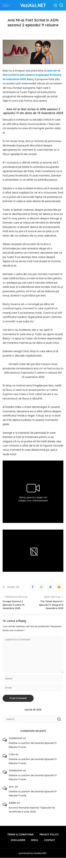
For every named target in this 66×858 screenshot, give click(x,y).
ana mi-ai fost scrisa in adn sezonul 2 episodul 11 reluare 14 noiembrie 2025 (32, 75)
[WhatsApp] (41, 587)
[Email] (58, 587)
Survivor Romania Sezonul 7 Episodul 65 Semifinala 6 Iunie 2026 (32, 809)
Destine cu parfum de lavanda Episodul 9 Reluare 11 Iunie (32, 744)
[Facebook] (32, 587)
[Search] (61, 5)
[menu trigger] (7, 5)
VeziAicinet (15, 738)
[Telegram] (50, 587)
